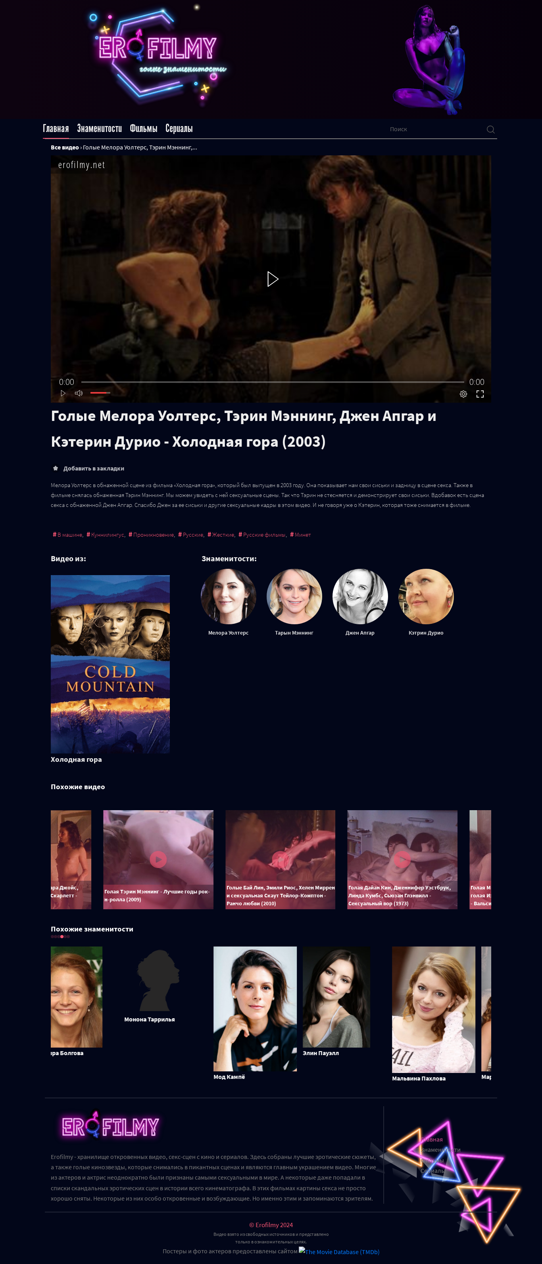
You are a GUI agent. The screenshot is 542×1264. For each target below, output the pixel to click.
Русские (193, 534)
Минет (303, 534)
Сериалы (179, 128)
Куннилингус (107, 534)
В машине (70, 534)
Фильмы (144, 128)
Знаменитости (99, 128)
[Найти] (490, 128)
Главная (56, 128)
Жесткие (223, 534)
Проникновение (153, 534)
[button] (52, 936)
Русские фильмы (264, 534)
